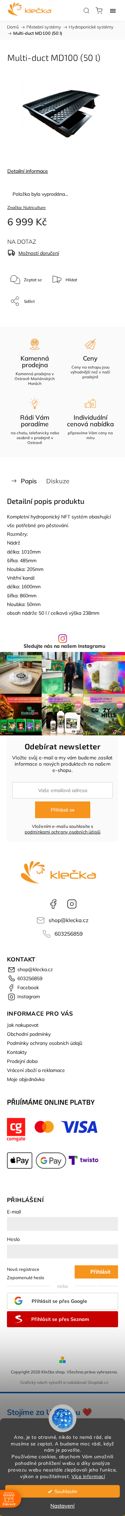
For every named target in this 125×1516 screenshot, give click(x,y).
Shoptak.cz (98, 1382)
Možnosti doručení (38, 253)
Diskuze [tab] (57, 481)
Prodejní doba (22, 1061)
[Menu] (113, 10)
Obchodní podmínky (29, 1034)
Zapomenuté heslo (25, 1277)
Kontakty (17, 1052)
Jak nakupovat (23, 1025)
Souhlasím (66, 1491)
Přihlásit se (63, 810)
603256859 (69, 933)
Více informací (88, 1476)
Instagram (72, 904)
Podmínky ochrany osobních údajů (44, 1043)
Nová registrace (23, 1269)
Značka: (26, 207)
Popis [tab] (29, 481)
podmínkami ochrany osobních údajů (63, 831)
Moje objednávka (25, 1079)
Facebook (53, 904)
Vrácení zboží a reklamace (36, 1070)
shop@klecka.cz (69, 920)
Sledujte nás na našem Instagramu (64, 646)
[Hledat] (86, 10)
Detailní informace (27, 171)
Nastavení (62, 1505)
